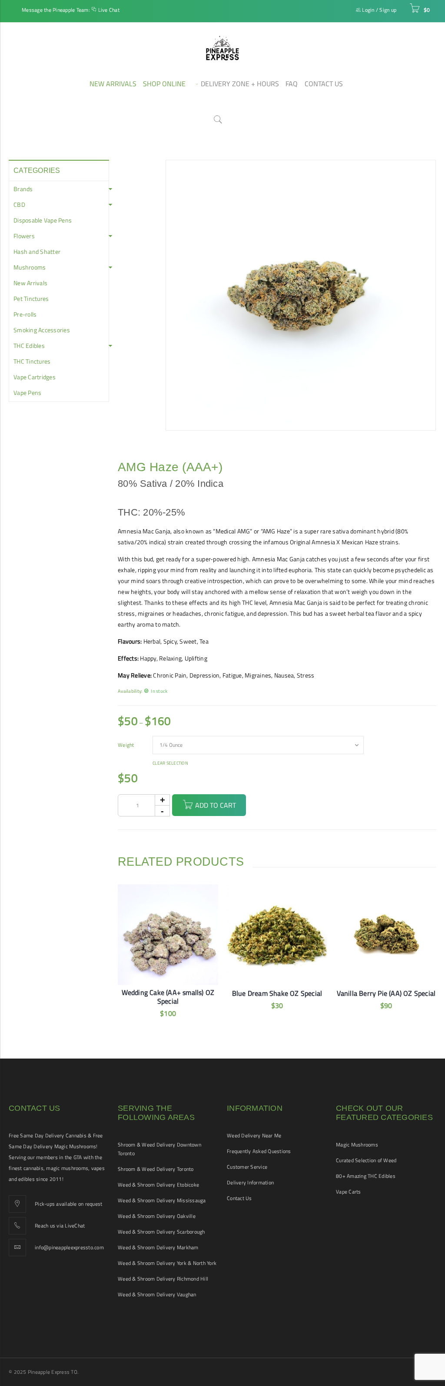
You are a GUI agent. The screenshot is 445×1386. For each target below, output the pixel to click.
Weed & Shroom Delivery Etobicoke (158, 1184)
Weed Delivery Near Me (254, 1135)
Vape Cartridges (34, 377)
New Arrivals (30, 283)
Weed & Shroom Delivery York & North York (167, 1263)
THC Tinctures (31, 361)
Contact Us (239, 1198)
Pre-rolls (25, 314)
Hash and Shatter (36, 251)
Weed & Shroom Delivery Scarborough (161, 1232)
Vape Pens (27, 392)
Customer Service (247, 1167)
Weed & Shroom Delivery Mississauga (162, 1200)
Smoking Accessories (41, 330)
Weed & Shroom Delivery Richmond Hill (163, 1279)
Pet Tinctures (31, 298)
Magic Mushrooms (357, 1144)
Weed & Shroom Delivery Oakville (157, 1216)
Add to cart (215, 805)
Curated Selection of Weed (366, 1160)
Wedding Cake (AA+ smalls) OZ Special (168, 996)
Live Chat (109, 10)
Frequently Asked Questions (259, 1151)
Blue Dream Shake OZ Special (277, 993)
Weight (126, 745)
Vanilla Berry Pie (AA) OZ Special (386, 993)
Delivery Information (250, 1182)
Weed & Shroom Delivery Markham (158, 1247)
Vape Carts (348, 1191)
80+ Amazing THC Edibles (365, 1176)
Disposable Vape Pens (42, 220)
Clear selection (170, 763)
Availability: (130, 691)
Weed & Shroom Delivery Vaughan (157, 1294)
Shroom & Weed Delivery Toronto (156, 1169)
